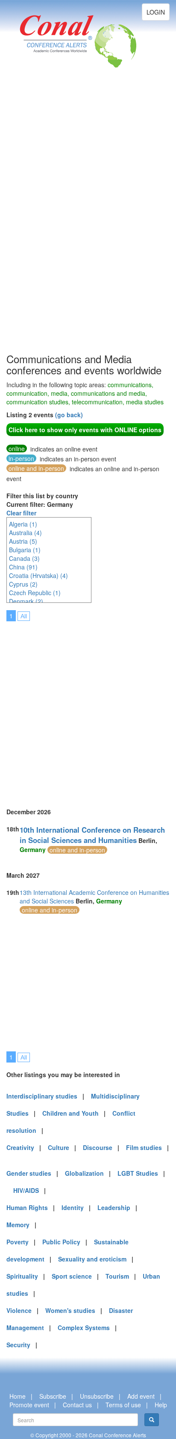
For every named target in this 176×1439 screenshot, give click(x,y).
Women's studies (70, 1310)
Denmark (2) (26, 601)
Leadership (113, 1207)
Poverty (17, 1241)
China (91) (23, 567)
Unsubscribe (97, 1396)
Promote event (29, 1404)
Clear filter (21, 513)
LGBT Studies (137, 1173)
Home (17, 1396)
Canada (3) (24, 558)
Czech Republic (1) (35, 592)
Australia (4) (25, 532)
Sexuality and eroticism (92, 1259)
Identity (73, 1207)
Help (161, 1404)
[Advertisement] (40, 223)
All (24, 616)
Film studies (144, 1147)
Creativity (20, 1147)
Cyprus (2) (23, 584)
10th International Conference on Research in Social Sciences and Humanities (92, 835)
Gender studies (28, 1173)
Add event (141, 1396)
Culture (58, 1147)
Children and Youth (70, 1113)
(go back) (69, 414)
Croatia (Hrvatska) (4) (38, 575)
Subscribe (52, 1396)
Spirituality (22, 1276)
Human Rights (27, 1207)
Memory (17, 1224)
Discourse (97, 1147)
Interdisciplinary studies (41, 1096)
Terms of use (123, 1404)
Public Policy (61, 1241)
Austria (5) (23, 541)
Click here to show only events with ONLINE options (85, 429)
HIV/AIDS (26, 1190)
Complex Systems (84, 1327)
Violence (19, 1310)
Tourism (117, 1276)
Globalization (84, 1173)
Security (18, 1344)
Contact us (77, 1404)
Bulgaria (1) (25, 549)
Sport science (72, 1276)
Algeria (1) (23, 524)
